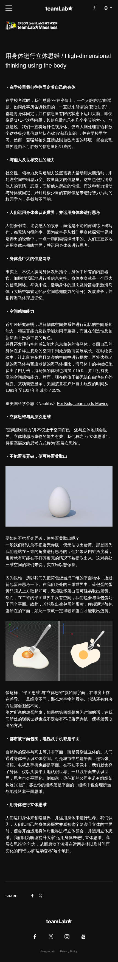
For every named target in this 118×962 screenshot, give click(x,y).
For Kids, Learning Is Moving (82, 403)
